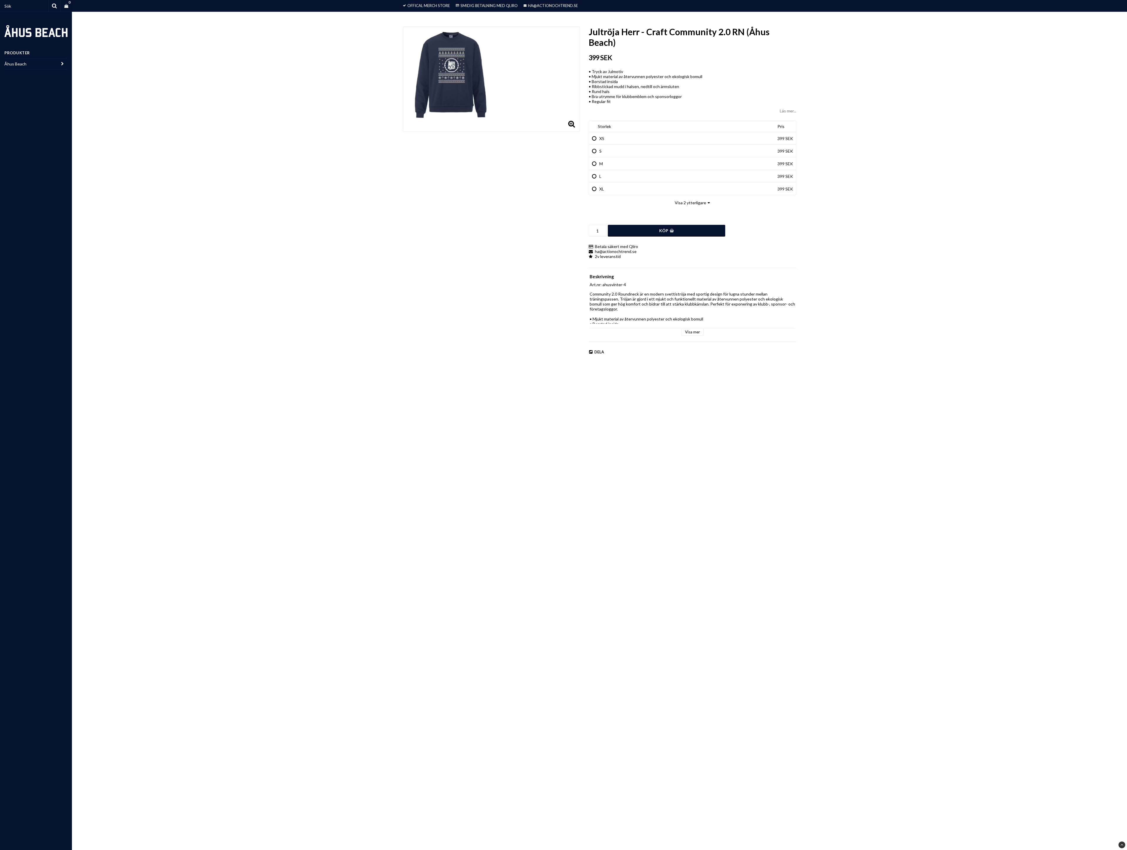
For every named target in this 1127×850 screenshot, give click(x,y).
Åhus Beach (15, 63)
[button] (66, 6)
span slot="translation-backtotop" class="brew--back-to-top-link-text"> (1122, 845)
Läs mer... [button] (788, 110)
